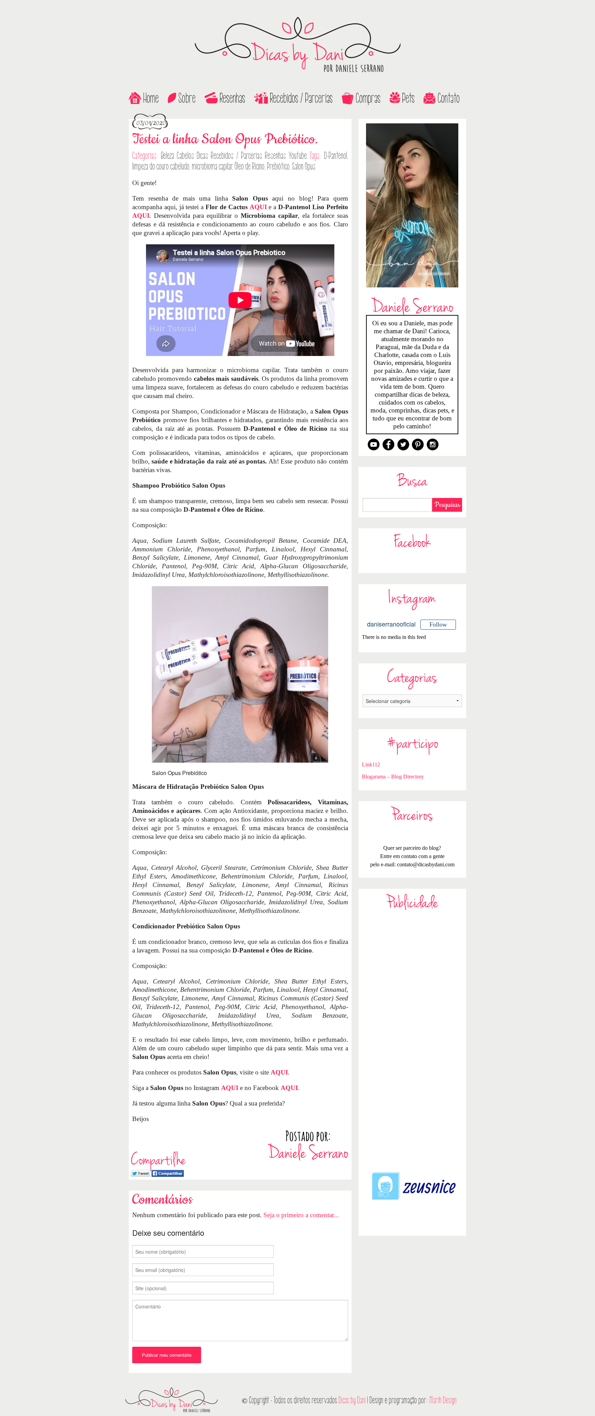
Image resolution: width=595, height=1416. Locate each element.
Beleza (167, 156)
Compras (368, 98)
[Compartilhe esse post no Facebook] (168, 1172)
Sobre (187, 98)
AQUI (258, 207)
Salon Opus (303, 166)
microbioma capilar (212, 166)
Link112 (371, 764)
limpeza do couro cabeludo (160, 166)
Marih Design (443, 1400)
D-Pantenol (335, 156)
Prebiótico (278, 166)
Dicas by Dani (352, 1400)
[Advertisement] (412, 1040)
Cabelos (185, 156)
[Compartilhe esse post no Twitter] (140, 1172)
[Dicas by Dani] (297, 44)
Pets (408, 98)
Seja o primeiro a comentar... (301, 1215)
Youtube (298, 156)
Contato (449, 98)
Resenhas (232, 98)
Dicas (202, 156)
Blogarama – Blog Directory (393, 777)
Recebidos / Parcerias (301, 98)
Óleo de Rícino (249, 166)
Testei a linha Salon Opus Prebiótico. (225, 139)
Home (151, 98)
